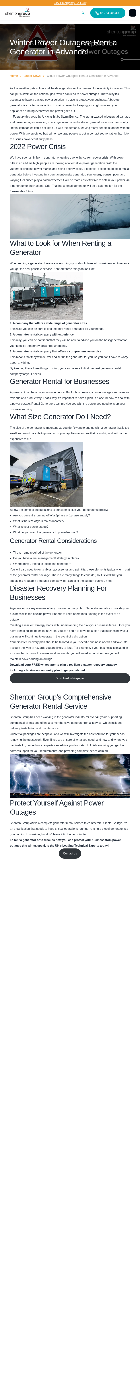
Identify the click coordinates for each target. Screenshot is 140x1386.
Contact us (70, 853)
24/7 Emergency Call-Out (70, 3)
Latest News (32, 76)
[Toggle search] (83, 13)
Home (14, 76)
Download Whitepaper (70, 678)
